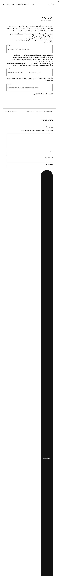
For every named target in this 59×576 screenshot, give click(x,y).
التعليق (51, 133)
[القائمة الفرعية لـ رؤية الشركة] (3, 4)
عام (41, 20)
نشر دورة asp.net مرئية (11, 111)
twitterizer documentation (44, 61)
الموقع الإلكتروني (49, 164)
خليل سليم (45, 20)
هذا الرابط (20, 34)
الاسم (51, 151)
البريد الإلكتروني (49, 157)
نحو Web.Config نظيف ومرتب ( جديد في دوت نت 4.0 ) (40, 111)
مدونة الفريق (52, 4)
